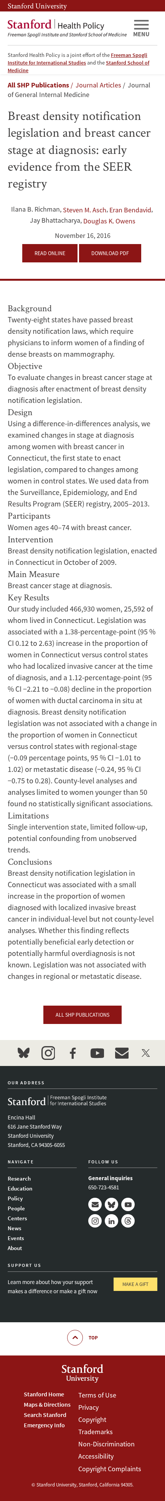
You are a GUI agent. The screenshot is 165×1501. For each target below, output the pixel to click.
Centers (17, 1218)
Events (16, 1238)
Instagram (95, 1221)
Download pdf (110, 253)
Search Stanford (45, 1415)
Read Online (50, 253)
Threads (128, 1221)
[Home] (67, 28)
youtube (97, 1053)
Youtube (128, 1204)
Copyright (92, 1419)
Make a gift (135, 1284)
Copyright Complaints (109, 1468)
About (15, 1248)
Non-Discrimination (106, 1444)
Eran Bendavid (130, 209)
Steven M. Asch (84, 209)
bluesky (23, 1053)
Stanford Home (44, 1394)
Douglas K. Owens (109, 221)
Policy (15, 1198)
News (14, 1228)
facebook (72, 1053)
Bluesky (111, 1204)
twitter (146, 1053)
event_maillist (122, 1053)
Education (20, 1188)
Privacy (88, 1407)
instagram (48, 1053)
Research (19, 1178)
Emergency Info (44, 1425)
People (16, 1208)
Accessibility (96, 1456)
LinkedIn (111, 1221)
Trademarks (95, 1431)
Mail (95, 1204)
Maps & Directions (47, 1404)
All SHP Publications (38, 85)
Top (93, 1337)
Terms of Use (97, 1395)
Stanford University (37, 6)
